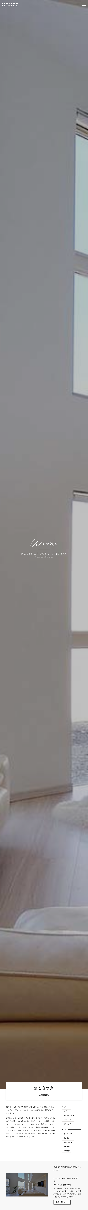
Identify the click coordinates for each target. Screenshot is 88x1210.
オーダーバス (68, 1134)
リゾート (67, 1111)
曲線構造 (67, 1146)
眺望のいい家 (68, 1142)
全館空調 (67, 1151)
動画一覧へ (60, 1202)
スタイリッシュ (69, 1115)
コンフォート (68, 1119)
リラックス (67, 1124)
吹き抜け (67, 1138)
